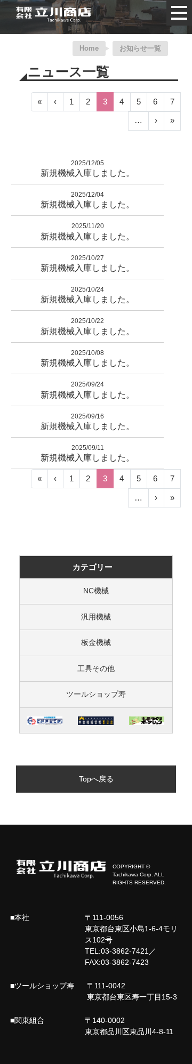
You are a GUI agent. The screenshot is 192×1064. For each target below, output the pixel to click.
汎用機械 (96, 616)
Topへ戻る (96, 779)
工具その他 (96, 668)
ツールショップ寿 (96, 694)
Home (89, 48)
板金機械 (96, 642)
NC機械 (96, 590)
